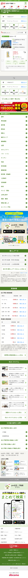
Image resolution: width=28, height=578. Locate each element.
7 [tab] (17, 245)
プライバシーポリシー (6, 563)
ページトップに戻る (14, 479)
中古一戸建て (18, 535)
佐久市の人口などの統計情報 (10, 255)
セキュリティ (5, 149)
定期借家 (3, 182)
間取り (3, 133)
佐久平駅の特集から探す (8, 444)
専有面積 (3, 121)
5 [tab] (14, 245)
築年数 (3, 125)
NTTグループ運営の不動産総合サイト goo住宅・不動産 (10, 0)
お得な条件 (4, 194)
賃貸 (2, 528)
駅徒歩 (3, 129)
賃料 (2, 116)
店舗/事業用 (4, 542)
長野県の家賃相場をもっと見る (13, 355)
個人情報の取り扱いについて (19, 557)
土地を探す (3, 538)
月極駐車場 (17, 528)
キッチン (3, 158)
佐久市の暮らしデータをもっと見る (13, 269)
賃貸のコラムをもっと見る (14, 412)
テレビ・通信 (5, 190)
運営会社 (23, 563)
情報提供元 (20, 555)
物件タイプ (4, 137)
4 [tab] (13, 245)
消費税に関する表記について (13, 560)
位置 (2, 145)
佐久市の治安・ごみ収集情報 (10, 264)
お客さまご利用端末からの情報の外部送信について (13, 552)
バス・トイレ (5, 153)
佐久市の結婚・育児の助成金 (10, 260)
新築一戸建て (4, 535)
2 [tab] (10, 245)
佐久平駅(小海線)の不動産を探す (11, 448)
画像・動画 (4, 199)
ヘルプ (13, 563)
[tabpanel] (14, 240)
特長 (2, 186)
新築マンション (4, 532)
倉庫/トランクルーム (20, 542)
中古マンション (18, 532)
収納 (2, 162)
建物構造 (3, 141)
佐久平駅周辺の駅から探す (9, 428)
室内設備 (3, 166)
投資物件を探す (18, 538)
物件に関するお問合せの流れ (10, 555)
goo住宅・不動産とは (13, 550)
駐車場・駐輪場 (5, 174)
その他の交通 (15, 42)
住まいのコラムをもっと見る (13, 417)
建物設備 (3, 170)
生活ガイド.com (23, 272)
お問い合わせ (18, 563)
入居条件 (3, 178)
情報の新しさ (5, 203)
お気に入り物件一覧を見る (12, 99)
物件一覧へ (22, 299)
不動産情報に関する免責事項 (7, 557)
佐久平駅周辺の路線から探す (9, 440)
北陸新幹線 (5, 436)
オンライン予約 (5, 207)
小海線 (4, 432)
